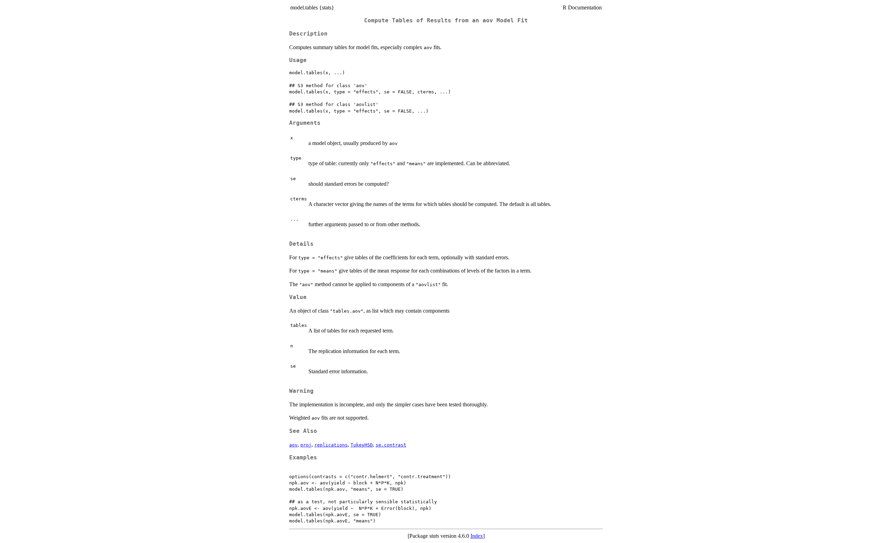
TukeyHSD (362, 445)
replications (331, 445)
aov (293, 445)
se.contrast (391, 445)
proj (306, 445)
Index (476, 536)
